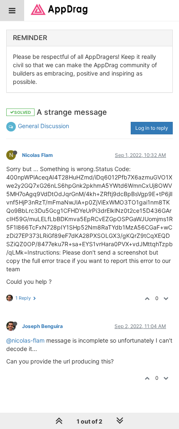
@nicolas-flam (25, 340)
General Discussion (43, 125)
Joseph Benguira (42, 326)
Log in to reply (151, 128)
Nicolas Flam (37, 155)
